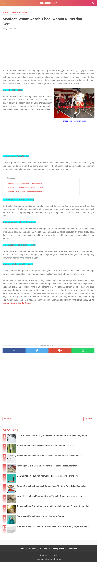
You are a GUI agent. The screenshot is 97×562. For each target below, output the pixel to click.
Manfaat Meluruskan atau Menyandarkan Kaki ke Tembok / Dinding (47, 476)
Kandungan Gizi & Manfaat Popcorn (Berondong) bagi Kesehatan (47, 466)
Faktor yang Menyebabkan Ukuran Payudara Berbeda (41, 516)
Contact (32, 549)
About (22, 549)
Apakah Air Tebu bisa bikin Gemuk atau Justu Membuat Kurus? (45, 445)
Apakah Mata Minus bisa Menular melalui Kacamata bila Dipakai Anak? (49, 455)
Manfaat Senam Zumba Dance (17, 303)
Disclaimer (73, 549)
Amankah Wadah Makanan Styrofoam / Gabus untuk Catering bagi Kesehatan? (53, 526)
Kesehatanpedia (42, 559)
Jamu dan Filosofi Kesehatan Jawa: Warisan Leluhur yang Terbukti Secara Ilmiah (54, 506)
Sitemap (43, 549)
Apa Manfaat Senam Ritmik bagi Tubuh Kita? (26, 187)
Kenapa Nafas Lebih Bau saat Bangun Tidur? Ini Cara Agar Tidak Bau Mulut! (51, 486)
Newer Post (8, 419)
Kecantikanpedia (55, 559)
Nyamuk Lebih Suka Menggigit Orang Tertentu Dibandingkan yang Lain (49, 496)
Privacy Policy (58, 549)
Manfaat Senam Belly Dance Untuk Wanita (25, 183)
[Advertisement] (48, 50)
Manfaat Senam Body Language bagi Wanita (26, 191)
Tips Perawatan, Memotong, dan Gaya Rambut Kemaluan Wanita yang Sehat (52, 435)
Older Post (88, 419)
